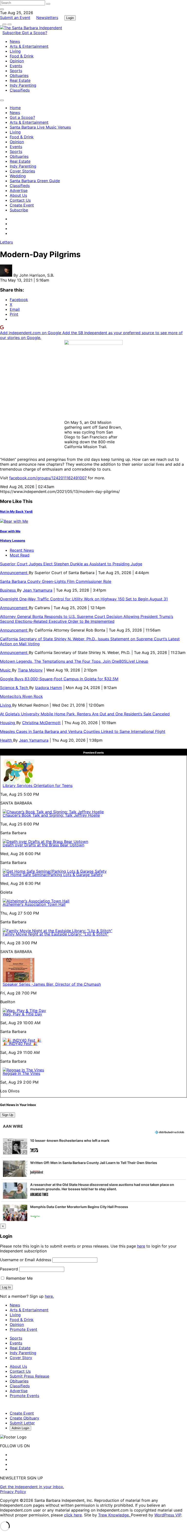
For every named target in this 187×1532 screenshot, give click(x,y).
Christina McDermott (41, 722)
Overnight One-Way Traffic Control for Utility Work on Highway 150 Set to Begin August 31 (84, 598)
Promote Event (23, 1329)
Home (15, 107)
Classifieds (20, 90)
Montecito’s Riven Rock (21, 696)
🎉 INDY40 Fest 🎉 (20, 1043)
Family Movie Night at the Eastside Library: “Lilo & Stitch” (55, 934)
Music (6, 670)
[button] (93, 1146)
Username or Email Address (25, 1259)
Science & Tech (14, 687)
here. (49, 1296)
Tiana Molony (30, 670)
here (141, 1246)
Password (9, 1269)
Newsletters (47, 17)
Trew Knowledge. (114, 1515)
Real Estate (20, 80)
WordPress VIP (167, 1515)
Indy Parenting (23, 85)
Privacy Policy (13, 1491)
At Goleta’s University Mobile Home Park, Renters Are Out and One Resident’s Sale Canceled (85, 713)
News (15, 41)
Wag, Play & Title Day (22, 1014)
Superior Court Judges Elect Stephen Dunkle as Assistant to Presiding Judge (71, 563)
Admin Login (20, 1428)
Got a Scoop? (34, 32)
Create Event (22, 205)
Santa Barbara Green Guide (35, 180)
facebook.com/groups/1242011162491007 (48, 477)
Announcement (14, 572)
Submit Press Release (29, 1376)
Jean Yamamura (37, 590)
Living (15, 51)
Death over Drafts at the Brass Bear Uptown (43, 844)
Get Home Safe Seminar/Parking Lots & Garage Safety (53, 874)
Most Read (19, 555)
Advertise (19, 190)
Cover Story (21, 1357)
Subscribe (12, 32)
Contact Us (20, 200)
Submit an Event (15, 17)
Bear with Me (10, 531)
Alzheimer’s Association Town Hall (34, 904)
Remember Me (19, 1278)
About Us (18, 195)
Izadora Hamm (48, 687)
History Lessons (12, 540)
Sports (16, 70)
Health (6, 740)
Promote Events (24, 1395)
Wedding (18, 175)
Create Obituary (24, 1418)
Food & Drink (22, 56)
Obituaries (19, 75)
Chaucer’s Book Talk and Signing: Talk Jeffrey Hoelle (51, 815)
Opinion (17, 60)
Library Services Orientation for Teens (38, 785)
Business (8, 590)
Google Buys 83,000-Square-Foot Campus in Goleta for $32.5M (59, 678)
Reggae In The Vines (21, 1073)
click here (73, 1515)
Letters (6, 242)
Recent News (22, 550)
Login (70, 18)
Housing (8, 722)
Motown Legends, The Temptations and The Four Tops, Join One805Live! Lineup (74, 661)
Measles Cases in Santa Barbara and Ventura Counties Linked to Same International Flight (82, 731)
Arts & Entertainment (29, 46)
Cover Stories (22, 171)
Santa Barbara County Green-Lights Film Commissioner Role (55, 581)
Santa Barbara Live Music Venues (40, 127)
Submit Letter (22, 1422)
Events (16, 65)
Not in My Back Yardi (16, 511)
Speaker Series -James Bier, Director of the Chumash (52, 984)
